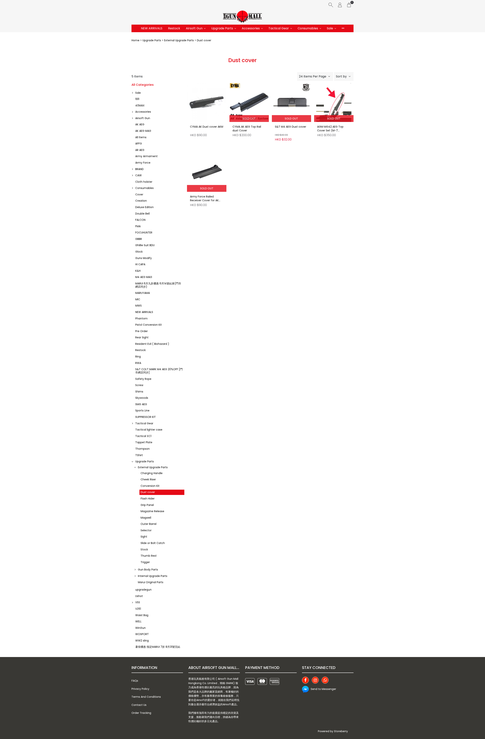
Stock (144, 549)
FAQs (134, 681)
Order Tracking (141, 713)
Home (135, 40)
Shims (139, 391)
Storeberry (341, 731)
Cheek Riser (148, 479)
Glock (139, 252)
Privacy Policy (140, 689)
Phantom (141, 318)
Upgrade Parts (222, 28)
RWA (138, 363)
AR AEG (139, 150)
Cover (139, 194)
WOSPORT (142, 634)
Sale (330, 28)
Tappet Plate (143, 442)
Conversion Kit (150, 486)
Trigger (145, 562)
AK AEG (139, 124)
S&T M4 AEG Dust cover (290, 127)
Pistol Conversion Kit (148, 325)
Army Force (142, 163)
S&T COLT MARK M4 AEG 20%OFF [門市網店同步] (159, 370)
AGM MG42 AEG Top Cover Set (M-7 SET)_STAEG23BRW (330, 129)
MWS (138, 305)
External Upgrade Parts (179, 40)
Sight (144, 536)
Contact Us (138, 705)
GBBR (138, 239)
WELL (138, 621)
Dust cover (148, 492)
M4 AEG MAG (143, 277)
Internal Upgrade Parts (152, 576)
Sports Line (142, 410)
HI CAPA (140, 264)
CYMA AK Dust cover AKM (206, 127)
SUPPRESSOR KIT (145, 417)
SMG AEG (141, 404)
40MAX (140, 105)
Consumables (308, 28)
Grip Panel (147, 505)
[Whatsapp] (325, 680)
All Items (140, 137)
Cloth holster (143, 182)
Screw (139, 385)
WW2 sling (142, 640)
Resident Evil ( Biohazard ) (152, 344)
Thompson (142, 449)
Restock (174, 28)
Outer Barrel (148, 524)
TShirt (139, 455)
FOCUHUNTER (143, 232)
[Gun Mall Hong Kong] (242, 17)
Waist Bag (141, 615)
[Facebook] (305, 680)
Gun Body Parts (148, 569)
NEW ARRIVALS (151, 28)
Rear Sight (142, 337)
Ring (138, 356)
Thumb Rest (149, 556)
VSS (137, 602)
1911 (137, 99)
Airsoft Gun (194, 28)
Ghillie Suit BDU (145, 245)
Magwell (146, 518)
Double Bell (142, 213)
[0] (349, 4)
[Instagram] (315, 680)
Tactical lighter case (148, 430)
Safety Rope (143, 379)
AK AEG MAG (143, 131)
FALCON (140, 220)
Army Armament (146, 156)
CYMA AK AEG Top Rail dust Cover (246, 128)
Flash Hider (148, 498)
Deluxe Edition (144, 207)
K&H (138, 271)
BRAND (139, 169)
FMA (138, 226)
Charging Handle (152, 473)
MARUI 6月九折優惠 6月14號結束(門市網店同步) (158, 285)
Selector (146, 530)
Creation (141, 201)
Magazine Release (152, 511)
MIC (137, 299)
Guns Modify (143, 258)
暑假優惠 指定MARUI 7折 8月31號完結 (157, 647)
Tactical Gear (278, 28)
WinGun (140, 628)
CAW (138, 175)
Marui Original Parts (150, 582)
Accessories (251, 28)
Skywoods (141, 398)
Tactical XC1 (143, 436)
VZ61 (138, 609)
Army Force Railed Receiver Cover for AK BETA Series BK (204, 198)
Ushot (139, 596)
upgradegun (143, 590)
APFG (138, 143)
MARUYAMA (142, 293)
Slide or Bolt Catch (153, 543)
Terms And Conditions (146, 697)
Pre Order (141, 331)
